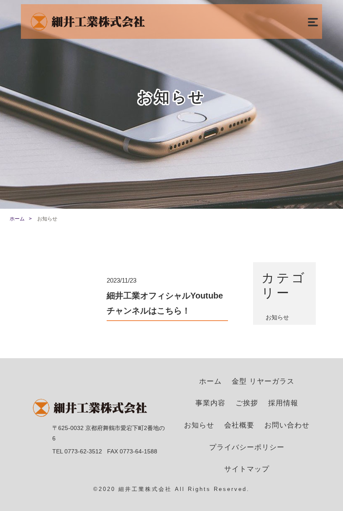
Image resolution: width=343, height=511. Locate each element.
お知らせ (277, 317)
